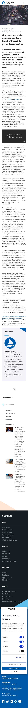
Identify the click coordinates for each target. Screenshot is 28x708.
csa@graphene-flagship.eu (9, 684)
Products (5, 575)
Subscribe (6, 551)
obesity (10, 99)
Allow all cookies (14, 668)
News (4, 572)
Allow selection (15, 671)
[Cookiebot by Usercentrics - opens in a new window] (8, 609)
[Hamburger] (24, 2)
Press (4, 556)
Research (9, 419)
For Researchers (8, 591)
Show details (19, 657)
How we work (7, 530)
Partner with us (8, 535)
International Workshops (11, 601)
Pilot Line (5, 580)
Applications (7, 578)
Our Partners (7, 532)
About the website (9, 561)
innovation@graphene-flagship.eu (11, 690)
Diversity (5, 599)
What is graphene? (9, 540)
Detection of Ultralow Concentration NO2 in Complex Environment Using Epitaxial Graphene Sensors (14, 318)
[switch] (21, 642)
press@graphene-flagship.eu (10, 695)
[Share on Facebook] (14, 383)
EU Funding (6, 537)
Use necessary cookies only (14, 664)
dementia (16, 99)
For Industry (6, 594)
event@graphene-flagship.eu (10, 678)
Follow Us (6, 554)
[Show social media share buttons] (14, 389)
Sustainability (10, 413)
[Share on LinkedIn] (19, 386)
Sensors (8, 416)
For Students (7, 596)
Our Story (6, 527)
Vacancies (6, 559)
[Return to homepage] (10, 3)
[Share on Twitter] (9, 386)
